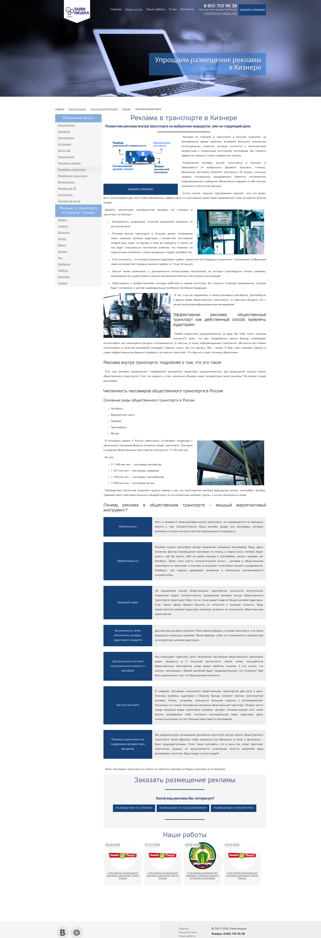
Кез (60, 258)
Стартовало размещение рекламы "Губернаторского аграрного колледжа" (202, 875)
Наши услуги (133, 9)
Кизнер (63, 251)
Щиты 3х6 (64, 150)
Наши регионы (188, 932)
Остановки (64, 144)
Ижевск (62, 220)
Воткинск (63, 232)
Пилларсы (64, 132)
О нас (173, 9)
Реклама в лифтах (69, 163)
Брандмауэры (66, 125)
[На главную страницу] (77, 22)
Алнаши (62, 283)
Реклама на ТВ (67, 188)
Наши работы (155, 9)
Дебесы (63, 270)
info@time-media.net (220, 13)
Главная (115, 9)
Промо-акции (66, 157)
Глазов (62, 239)
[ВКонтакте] (63, 927)
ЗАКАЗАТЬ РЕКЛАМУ (252, 9)
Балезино (64, 277)
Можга (62, 245)
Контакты (187, 9)
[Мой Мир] (77, 927)
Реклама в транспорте (72, 169)
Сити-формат (66, 138)
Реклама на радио (69, 201)
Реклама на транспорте (72, 176)
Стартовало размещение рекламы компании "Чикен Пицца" (123, 875)
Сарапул (63, 226)
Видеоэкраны (66, 182)
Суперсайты (65, 195)
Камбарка (64, 264)
